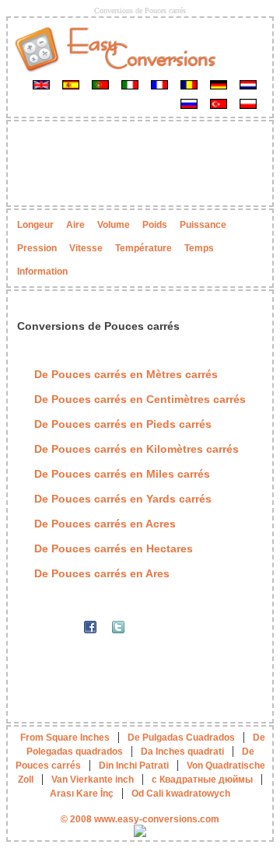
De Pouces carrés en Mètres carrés (126, 374)
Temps (199, 248)
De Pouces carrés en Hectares (113, 548)
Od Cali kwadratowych (180, 793)
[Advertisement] (140, 163)
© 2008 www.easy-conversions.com (140, 819)
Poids (154, 224)
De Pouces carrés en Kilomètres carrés (136, 449)
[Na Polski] (248, 103)
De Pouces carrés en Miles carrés (122, 474)
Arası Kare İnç (82, 793)
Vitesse (86, 248)
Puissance (203, 224)
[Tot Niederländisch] (248, 84)
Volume (113, 224)
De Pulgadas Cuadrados (181, 737)
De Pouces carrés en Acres (105, 523)
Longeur (35, 224)
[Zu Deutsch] (218, 84)
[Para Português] (100, 84)
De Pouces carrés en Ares (102, 573)
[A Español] (71, 84)
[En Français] (159, 84)
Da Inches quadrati (182, 751)
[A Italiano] (130, 84)
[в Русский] (189, 103)
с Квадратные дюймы (202, 779)
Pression (37, 248)
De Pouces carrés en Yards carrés (123, 498)
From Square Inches (65, 737)
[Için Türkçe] (218, 103)
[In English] (41, 84)
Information (42, 271)
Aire (75, 224)
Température (143, 248)
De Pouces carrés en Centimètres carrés (140, 399)
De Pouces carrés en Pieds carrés (123, 424)
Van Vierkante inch (92, 779)
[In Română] (189, 84)
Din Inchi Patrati (134, 765)
